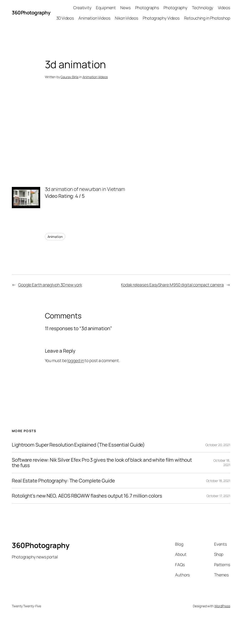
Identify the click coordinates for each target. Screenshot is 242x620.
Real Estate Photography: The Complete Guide (63, 480)
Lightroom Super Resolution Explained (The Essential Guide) (78, 444)
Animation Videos (95, 77)
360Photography (31, 12)
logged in (75, 360)
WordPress (222, 606)
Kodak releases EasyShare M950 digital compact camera (172, 284)
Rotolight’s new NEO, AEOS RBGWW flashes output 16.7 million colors (87, 495)
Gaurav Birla (69, 77)
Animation (55, 236)
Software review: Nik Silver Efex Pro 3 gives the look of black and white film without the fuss (102, 462)
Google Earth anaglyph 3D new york (50, 284)
